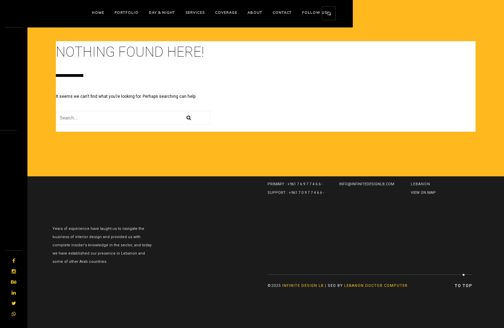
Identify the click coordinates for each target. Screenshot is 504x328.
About (255, 12)
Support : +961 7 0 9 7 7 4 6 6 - (296, 192)
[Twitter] (13, 303)
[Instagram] (13, 271)
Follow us (314, 12)
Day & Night (162, 12)
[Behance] (13, 282)
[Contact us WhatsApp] (13, 314)
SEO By (335, 285)
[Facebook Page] (13, 261)
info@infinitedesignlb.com (366, 184)
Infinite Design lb (303, 285)
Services (195, 12)
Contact (282, 12)
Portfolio (127, 12)
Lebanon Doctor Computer (376, 285)
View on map (423, 192)
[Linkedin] (13, 292)
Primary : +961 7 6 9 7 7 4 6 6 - (295, 184)
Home (98, 12)
